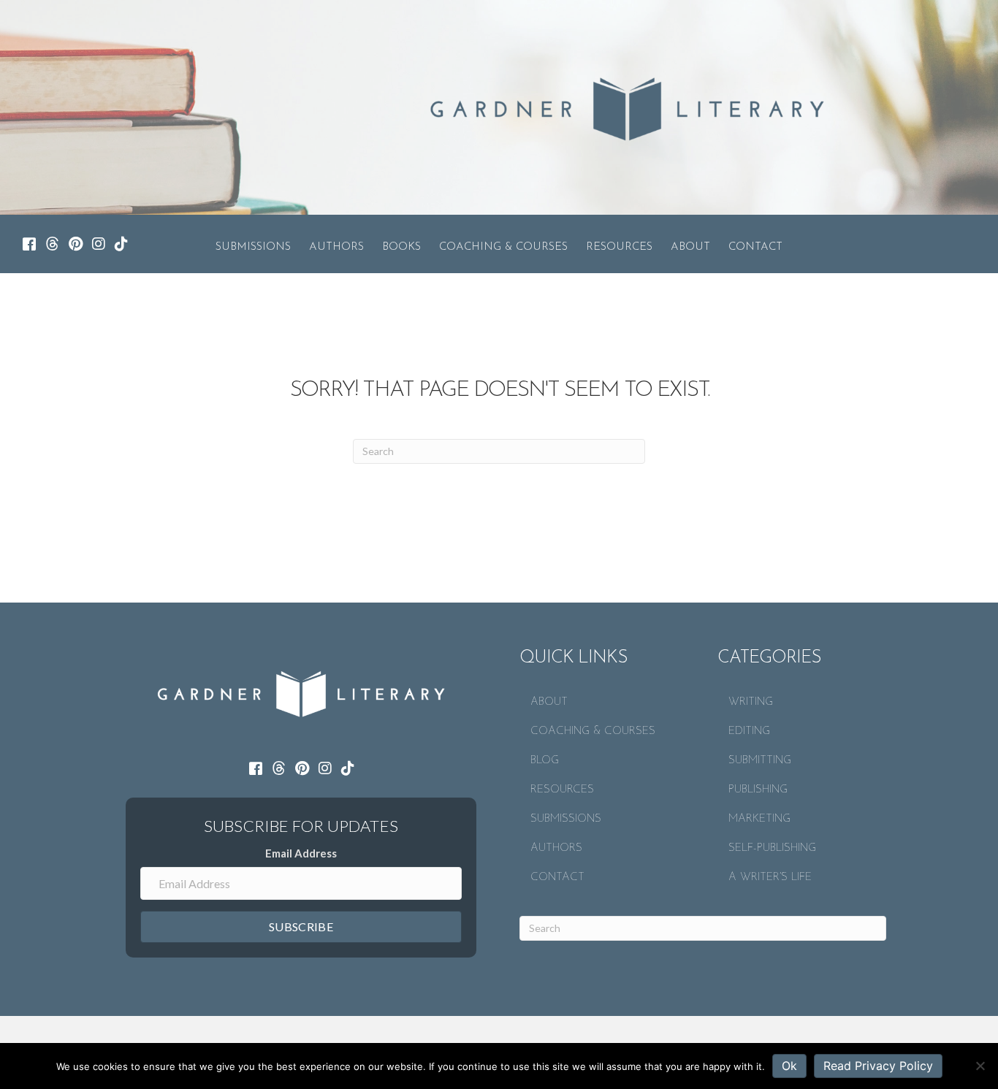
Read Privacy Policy (878, 1065)
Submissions (253, 247)
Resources (619, 247)
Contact (755, 247)
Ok (789, 1065)
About (690, 247)
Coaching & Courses (503, 247)
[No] (979, 1065)
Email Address (301, 853)
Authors (336, 247)
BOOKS (401, 247)
